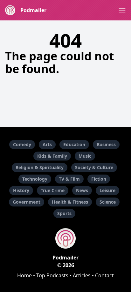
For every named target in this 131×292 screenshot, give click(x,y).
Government (26, 202)
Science (108, 202)
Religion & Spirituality (40, 167)
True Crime (53, 190)
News (82, 190)
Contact (104, 275)
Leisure (107, 190)
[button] (122, 10)
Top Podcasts (52, 275)
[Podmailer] (65, 238)
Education (74, 144)
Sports (64, 213)
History (21, 190)
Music (85, 156)
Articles (82, 275)
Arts (47, 144)
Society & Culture (94, 167)
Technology (34, 179)
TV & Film (69, 179)
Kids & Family (52, 156)
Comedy (22, 144)
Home (24, 275)
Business (106, 144)
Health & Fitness (70, 202)
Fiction (98, 179)
